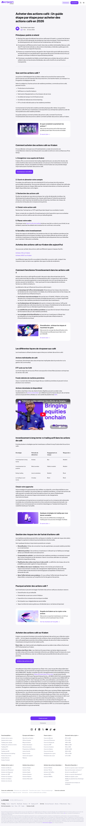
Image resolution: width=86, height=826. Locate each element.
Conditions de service (6, 792)
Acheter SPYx (47, 774)
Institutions (4, 749)
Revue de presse (27, 747)
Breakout (25, 804)
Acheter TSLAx (48, 770)
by (5, 800)
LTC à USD (68, 755)
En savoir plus (44, 134)
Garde (23, 806)
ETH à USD (68, 740)
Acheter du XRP (5, 774)
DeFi (55, 395)
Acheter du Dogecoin (7, 772)
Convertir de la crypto (71, 735)
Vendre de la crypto (6, 740)
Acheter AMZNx (48, 776)
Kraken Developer (27, 744)
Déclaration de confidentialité (21, 790)
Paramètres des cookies (35, 790)
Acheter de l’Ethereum (7, 770)
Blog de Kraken (27, 742)
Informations (25, 792)
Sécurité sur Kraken (28, 738)
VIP (29, 804)
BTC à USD (68, 738)
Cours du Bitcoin (48, 738)
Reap (69, 804)
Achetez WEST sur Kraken (24, 255)
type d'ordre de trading (33, 223)
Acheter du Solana (6, 778)
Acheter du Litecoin (6, 781)
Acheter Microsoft (27, 778)
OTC (19, 806)
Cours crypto (48, 735)
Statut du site (26, 753)
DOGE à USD (68, 749)
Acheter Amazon (27, 774)
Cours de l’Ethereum (49, 740)
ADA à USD (68, 751)
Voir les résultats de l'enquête (49, 622)
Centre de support (28, 755)
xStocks (56, 804)
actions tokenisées (33, 393)
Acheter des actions (29, 765)
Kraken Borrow (5, 758)
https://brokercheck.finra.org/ (43, 674)
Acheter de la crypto (7, 738)
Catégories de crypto (50, 753)
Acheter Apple (26, 772)
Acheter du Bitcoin (6, 768)
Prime (16, 806)
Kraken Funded (5, 760)
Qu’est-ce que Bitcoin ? (71, 772)
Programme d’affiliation (29, 749)
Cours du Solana (48, 749)
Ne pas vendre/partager (47, 790)
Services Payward (49, 804)
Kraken (8, 804)
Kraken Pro (13, 804)
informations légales (47, 822)
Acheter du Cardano (6, 776)
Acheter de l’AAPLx (49, 772)
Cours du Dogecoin (49, 742)
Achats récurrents (6, 755)
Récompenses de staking (8, 753)
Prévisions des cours (49, 755)
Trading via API (5, 751)
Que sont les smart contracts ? (73, 770)
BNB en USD (68, 744)
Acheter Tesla (26, 770)
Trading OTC (4, 747)
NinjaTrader (19, 804)
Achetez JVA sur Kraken (23, 253)
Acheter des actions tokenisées (53, 765)
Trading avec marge (6, 742)
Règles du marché (17, 792)
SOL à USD (68, 747)
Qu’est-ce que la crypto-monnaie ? (74, 768)
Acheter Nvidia (27, 768)
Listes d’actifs (26, 751)
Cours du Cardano (49, 747)
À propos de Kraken (28, 735)
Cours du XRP (47, 744)
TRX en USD (68, 753)
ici (64, 813)
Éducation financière (71, 765)
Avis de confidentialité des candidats (37, 792)
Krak (13, 806)
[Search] (80, 3)
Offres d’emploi (27, 740)
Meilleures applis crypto (71, 776)
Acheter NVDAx (48, 768)
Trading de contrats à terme (9, 744)
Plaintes (25, 758)
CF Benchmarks (63, 804)
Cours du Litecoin (48, 751)
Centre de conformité (60, 790)
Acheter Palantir (27, 776)
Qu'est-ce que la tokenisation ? (73, 774)
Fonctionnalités (6, 735)
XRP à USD (68, 742)
